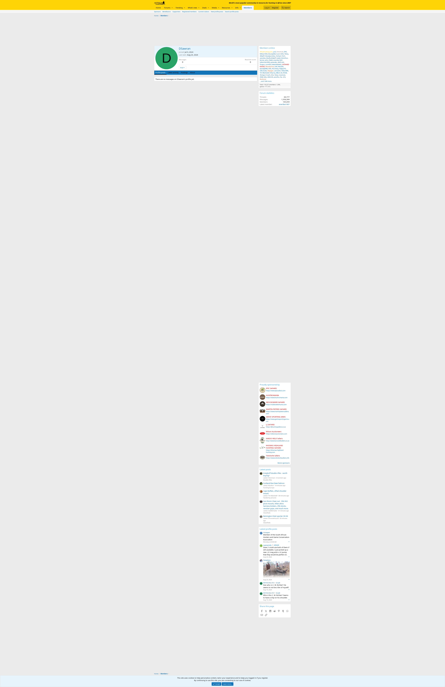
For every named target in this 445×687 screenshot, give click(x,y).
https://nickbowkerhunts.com (276, 404)
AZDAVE (276, 545)
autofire (276, 77)
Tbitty (286, 54)
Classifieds (266, 513)
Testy (276, 75)
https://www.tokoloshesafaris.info (277, 458)
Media (214, 7)
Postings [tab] (184, 72)
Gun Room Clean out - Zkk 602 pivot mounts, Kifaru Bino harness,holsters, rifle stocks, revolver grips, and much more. (275, 505)
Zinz (272, 75)
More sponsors (284, 463)
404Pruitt (281, 62)
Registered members (189, 12)
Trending (179, 7)
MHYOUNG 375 (268, 583)
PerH (283, 56)
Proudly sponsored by (270, 384)
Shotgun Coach (265, 75)
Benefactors (166, 12)
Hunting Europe (268, 488)
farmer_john (264, 60)
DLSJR (278, 583)
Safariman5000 (265, 62)
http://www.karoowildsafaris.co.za (277, 441)
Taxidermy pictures (269, 498)
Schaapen (266, 532)
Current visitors (203, 12)
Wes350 (280, 66)
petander (274, 62)
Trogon (262, 64)
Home (158, 7)
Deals (204, 7)
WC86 (285, 73)
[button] (172, 8)
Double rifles (267, 480)
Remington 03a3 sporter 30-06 (275, 516)
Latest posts (265, 469)
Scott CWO (280, 54)
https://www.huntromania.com (276, 397)
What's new (192, 7)
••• (289, 542)
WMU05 (270, 77)
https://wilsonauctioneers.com (276, 434)
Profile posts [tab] (160, 72)
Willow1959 (263, 54)
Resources (226, 7)
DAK (285, 52)
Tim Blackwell (264, 73)
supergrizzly (267, 545)
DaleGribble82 (276, 64)
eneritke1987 (277, 60)
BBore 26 (279, 73)
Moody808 (272, 54)
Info (236, 7)
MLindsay (275, 69)
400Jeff (262, 56)
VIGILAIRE (284, 71)
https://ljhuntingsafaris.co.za (276, 427)
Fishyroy (272, 73)
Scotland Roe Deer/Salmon (273, 483)
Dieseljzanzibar (270, 56)
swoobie (262, 58)
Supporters (176, 12)
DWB (261, 77)
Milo (265, 77)
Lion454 (268, 64)
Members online (267, 48)
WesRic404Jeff (271, 58)
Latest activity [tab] (173, 72)
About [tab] (192, 72)
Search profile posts (232, 12)
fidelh (271, 60)
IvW (276, 66)
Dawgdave (266, 560)
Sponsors (157, 12)
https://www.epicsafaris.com (275, 391)
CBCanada (263, 71)
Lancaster (277, 71)
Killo (269, 69)
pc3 (274, 52)
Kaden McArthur (282, 58)
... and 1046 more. (266, 81)
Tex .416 (282, 77)
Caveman (282, 75)
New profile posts (217, 12)
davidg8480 (264, 69)
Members (248, 7)
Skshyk (278, 56)
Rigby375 (282, 69)
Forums (167, 7)
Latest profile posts (268, 529)
